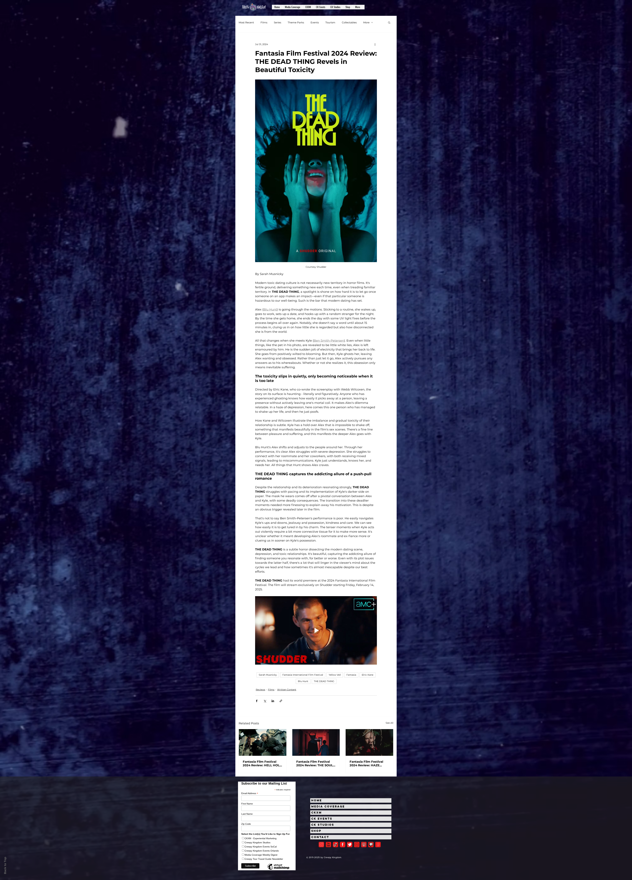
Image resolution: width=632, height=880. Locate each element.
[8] (371, 844)
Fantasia (351, 674)
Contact (320, 837)
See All (389, 722)
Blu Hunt (303, 681)
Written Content (286, 689)
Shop (316, 831)
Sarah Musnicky (268, 674)
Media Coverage (328, 806)
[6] (357, 844)
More (366, 22)
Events (315, 22)
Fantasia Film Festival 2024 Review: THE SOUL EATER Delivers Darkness (315, 763)
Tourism (330, 22)
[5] (328, 844)
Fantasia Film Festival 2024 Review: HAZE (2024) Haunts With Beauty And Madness (366, 763)
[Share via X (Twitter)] (264, 700)
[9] (378, 844)
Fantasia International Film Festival (302, 674)
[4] (350, 844)
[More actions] (375, 44)
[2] (321, 844)
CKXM (316, 812)
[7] (364, 844)
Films (264, 22)
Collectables (349, 22)
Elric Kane (367, 674)
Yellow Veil (335, 674)
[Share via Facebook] (256, 700)
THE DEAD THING (324, 681)
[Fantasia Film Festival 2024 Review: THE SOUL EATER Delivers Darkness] (316, 742)
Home (316, 800)
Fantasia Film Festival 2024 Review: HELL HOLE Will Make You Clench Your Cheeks (262, 763)
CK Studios (322, 825)
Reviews (260, 689)
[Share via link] (280, 700)
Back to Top (5, 865)
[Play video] (316, 630)
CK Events (321, 818)
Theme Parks (296, 22)
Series (277, 22)
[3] (342, 844)
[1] (335, 844)
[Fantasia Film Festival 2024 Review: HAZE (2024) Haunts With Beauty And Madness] (369, 742)
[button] (292, 7)
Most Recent (246, 22)
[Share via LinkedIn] (272, 700)
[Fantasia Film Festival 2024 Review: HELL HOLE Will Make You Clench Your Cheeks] (262, 742)
